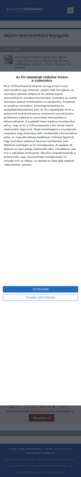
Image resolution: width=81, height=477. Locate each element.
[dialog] (40, 238)
